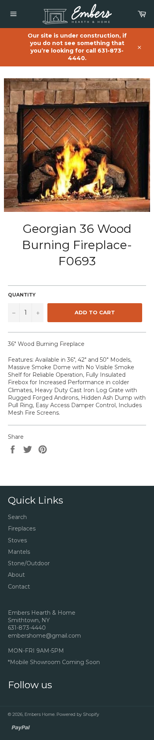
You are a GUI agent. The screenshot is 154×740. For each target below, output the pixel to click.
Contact (19, 586)
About (16, 574)
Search (17, 517)
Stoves (17, 540)
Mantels (19, 551)
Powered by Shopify (77, 714)
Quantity (22, 295)
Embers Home (39, 714)
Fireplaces (22, 528)
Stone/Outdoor (29, 563)
